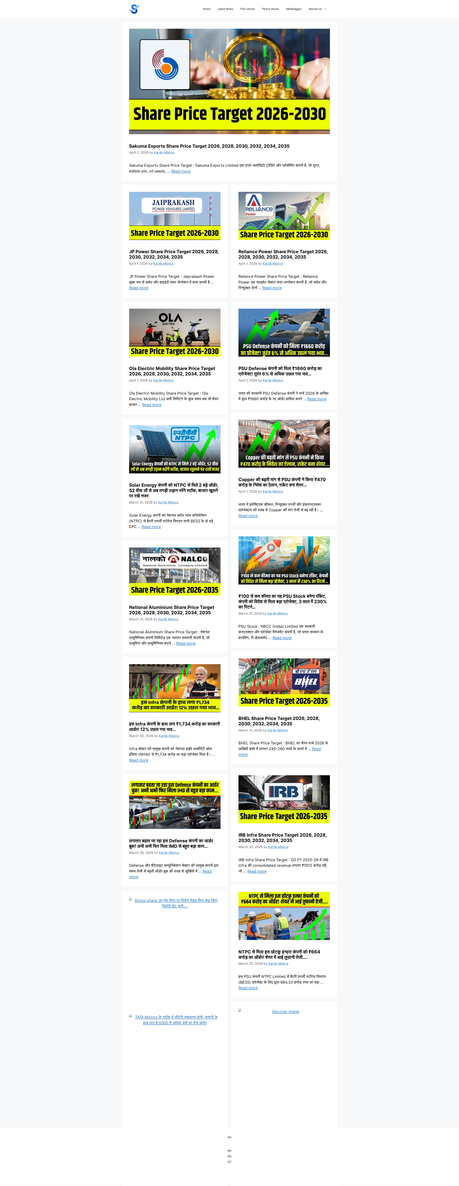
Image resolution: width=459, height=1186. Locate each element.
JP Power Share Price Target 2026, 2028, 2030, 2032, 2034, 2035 (174, 254)
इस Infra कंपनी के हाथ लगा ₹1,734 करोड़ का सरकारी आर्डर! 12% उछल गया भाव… (174, 726)
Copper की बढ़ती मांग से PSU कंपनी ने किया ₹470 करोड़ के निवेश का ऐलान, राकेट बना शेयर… (282, 482)
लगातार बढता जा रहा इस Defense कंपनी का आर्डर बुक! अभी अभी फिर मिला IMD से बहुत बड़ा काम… (171, 843)
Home (206, 9)
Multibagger (294, 9)
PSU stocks (247, 9)
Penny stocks (270, 9)
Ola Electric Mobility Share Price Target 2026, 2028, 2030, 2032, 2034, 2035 (172, 371)
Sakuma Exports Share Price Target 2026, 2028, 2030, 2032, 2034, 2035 (209, 146)
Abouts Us (315, 9)
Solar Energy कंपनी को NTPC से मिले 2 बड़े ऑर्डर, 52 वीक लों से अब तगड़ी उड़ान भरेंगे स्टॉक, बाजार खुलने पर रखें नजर (174, 490)
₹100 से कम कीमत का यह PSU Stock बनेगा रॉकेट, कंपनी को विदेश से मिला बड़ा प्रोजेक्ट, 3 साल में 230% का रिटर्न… (282, 601)
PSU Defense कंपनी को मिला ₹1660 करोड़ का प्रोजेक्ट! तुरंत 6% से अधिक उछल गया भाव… (280, 371)
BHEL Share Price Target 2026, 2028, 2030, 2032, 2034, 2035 (279, 721)
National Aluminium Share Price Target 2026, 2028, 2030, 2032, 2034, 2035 (171, 610)
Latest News (225, 9)
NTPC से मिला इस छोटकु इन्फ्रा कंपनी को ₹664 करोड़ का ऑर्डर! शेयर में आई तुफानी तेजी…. (279, 954)
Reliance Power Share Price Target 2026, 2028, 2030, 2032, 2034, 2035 (283, 254)
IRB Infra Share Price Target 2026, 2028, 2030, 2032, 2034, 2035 (282, 837)
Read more (180, 171)
